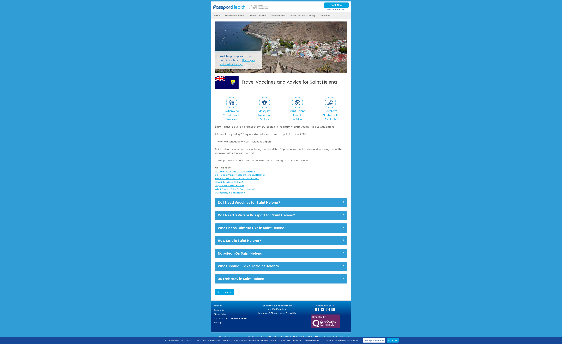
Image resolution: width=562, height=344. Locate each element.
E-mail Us (291, 313)
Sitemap (217, 322)
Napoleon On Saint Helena (229, 185)
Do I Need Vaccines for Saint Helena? (235, 171)
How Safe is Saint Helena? (229, 182)
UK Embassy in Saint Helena (230, 192)
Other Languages (224, 292)
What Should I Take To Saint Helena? (235, 189)
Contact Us (219, 310)
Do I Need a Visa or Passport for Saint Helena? (240, 174)
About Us (218, 306)
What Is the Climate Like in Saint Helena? (237, 178)
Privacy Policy (220, 314)
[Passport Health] (240, 9)
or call (336, 9)
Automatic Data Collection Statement (230, 318)
